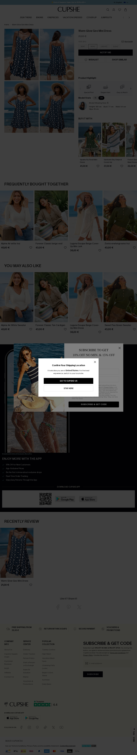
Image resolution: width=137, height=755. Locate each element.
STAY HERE (68, 388)
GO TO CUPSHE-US (68, 381)
